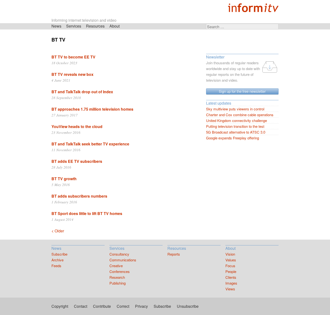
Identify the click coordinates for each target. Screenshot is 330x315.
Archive (57, 259)
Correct (123, 306)
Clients (230, 277)
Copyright (59, 306)
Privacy (141, 306)
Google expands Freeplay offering (232, 137)
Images (231, 283)
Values (230, 259)
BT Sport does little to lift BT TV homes (86, 213)
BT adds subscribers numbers (79, 196)
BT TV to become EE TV (73, 57)
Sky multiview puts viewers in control (235, 108)
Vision (230, 254)
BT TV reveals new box (72, 74)
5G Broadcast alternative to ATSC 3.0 (235, 132)
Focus (230, 265)
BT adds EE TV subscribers (76, 161)
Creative (116, 265)
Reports (173, 254)
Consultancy (119, 254)
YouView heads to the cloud (76, 126)
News (56, 26)
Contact (80, 306)
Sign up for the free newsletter (242, 91)
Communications (122, 259)
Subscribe (59, 254)
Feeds (56, 265)
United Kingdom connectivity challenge (236, 120)
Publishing (117, 283)
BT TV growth (64, 178)
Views (230, 288)
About (114, 26)
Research (117, 277)
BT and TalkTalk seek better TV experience (90, 144)
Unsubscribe (188, 306)
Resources (95, 26)
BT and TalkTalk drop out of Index (82, 91)
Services (73, 26)
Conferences (119, 271)
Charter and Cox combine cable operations (239, 114)
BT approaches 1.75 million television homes (92, 109)
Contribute (102, 306)
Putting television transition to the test (235, 126)
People (230, 271)
